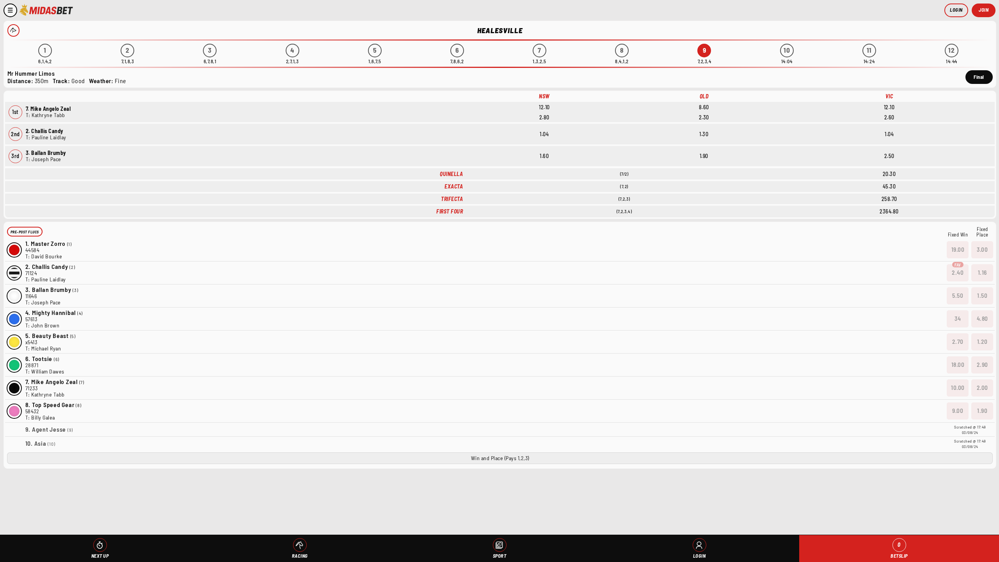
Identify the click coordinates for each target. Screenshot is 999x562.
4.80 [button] (982, 318)
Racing (300, 556)
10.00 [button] (958, 387)
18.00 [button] (958, 364)
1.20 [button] (982, 341)
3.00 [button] (982, 249)
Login (956, 10)
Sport (500, 556)
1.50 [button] (982, 295)
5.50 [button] (957, 295)
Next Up (100, 556)
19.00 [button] (958, 249)
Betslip (899, 550)
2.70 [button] (957, 341)
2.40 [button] (957, 272)
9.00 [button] (957, 410)
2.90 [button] (982, 364)
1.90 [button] (982, 410)
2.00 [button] (982, 387)
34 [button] (958, 318)
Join (983, 10)
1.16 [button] (982, 272)
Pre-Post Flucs (25, 231)
